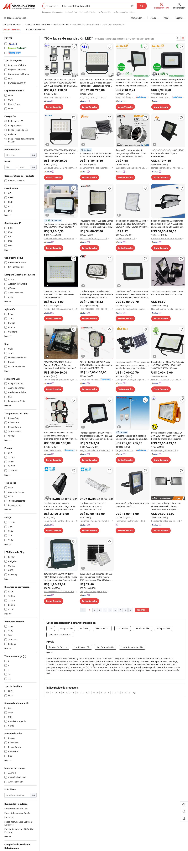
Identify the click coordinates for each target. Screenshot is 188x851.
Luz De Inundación (120, 12)
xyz (134, 692)
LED (50, 628)
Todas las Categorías (16, 17)
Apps (166, 17)
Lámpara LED (66, 628)
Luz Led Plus (122, 628)
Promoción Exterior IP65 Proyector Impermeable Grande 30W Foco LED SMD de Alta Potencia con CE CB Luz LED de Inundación (96, 435)
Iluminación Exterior (87, 12)
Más (48, 652)
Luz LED (84, 628)
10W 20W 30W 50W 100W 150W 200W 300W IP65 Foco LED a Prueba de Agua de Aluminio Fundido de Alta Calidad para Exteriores (60, 577)
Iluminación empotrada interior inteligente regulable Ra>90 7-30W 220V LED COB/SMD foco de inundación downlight (131, 153)
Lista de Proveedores (35, 29)
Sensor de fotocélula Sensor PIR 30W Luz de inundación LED (132, 505)
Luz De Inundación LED (132, 647)
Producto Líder (143, 628)
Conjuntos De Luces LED (60, 634)
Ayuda (153, 17)
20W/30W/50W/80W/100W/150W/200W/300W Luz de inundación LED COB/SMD (168, 293)
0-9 (47, 692)
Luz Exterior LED (104, 12)
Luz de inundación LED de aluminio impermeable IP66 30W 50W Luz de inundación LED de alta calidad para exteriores (167, 223)
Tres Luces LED (102, 628)
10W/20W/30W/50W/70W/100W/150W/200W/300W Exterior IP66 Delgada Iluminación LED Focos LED (61, 153)
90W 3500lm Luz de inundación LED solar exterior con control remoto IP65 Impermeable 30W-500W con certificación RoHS (96, 577)
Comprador (136, 17)
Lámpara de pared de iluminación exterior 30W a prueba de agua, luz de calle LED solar (131, 437)
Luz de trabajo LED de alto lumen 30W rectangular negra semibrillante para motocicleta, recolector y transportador (96, 294)
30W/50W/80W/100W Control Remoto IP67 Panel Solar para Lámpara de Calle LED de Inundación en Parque (60, 365)
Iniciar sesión (179, 7)
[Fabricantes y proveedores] (19, 6)
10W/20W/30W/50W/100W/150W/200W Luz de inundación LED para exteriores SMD (168, 153)
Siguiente (140, 609)
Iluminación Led (71, 12)
